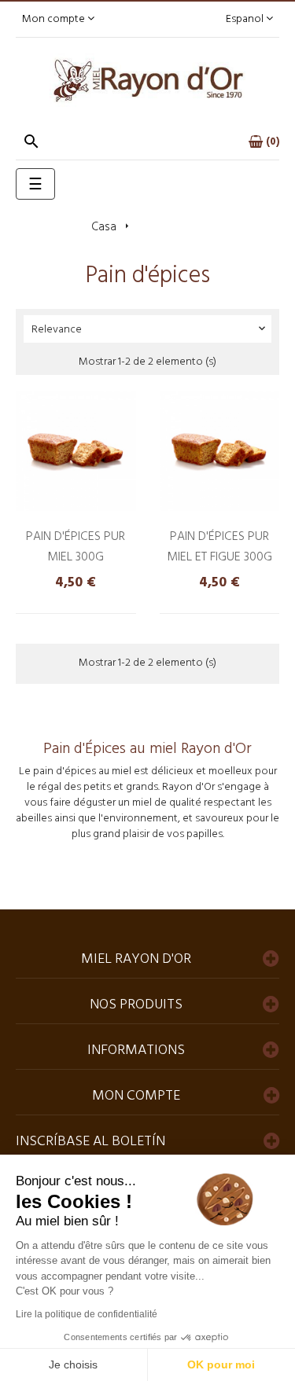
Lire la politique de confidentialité (86, 1314)
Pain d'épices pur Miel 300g (75, 547)
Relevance (149, 330)
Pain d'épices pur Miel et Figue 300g (219, 547)
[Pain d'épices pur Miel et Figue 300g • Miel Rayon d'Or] (220, 451)
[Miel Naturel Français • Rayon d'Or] (148, 81)
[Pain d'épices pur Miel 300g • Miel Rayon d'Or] (76, 451)
